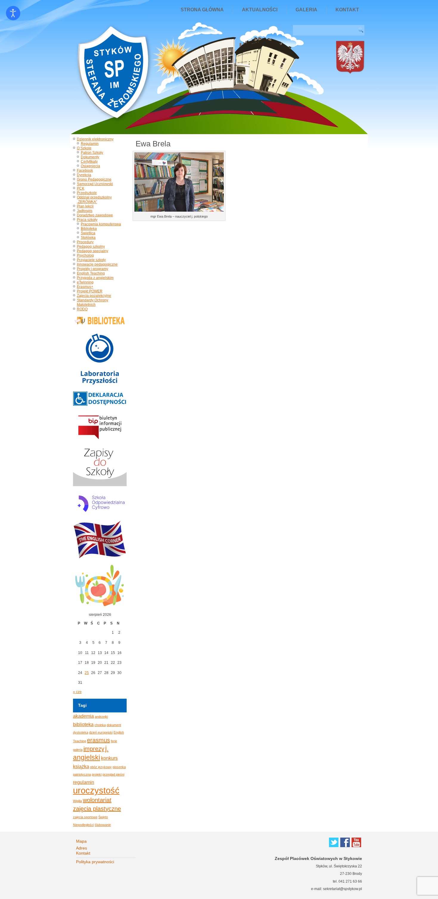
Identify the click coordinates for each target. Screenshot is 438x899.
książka (81, 766)
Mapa (81, 841)
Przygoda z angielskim (95, 278)
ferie (114, 741)
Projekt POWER (89, 291)
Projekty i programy (92, 269)
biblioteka (83, 724)
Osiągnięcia (90, 166)
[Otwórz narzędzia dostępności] (13, 13)
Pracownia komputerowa (101, 224)
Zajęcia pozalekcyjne (94, 296)
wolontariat (97, 800)
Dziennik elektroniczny (95, 139)
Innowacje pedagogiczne (97, 264)
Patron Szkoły (92, 153)
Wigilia (77, 801)
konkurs (109, 758)
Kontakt (347, 9)
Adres (81, 848)
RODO (82, 309)
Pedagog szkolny (91, 246)
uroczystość (96, 790)
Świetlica (88, 233)
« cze (77, 692)
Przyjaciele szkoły (91, 260)
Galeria (306, 9)
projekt (97, 774)
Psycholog (85, 255)
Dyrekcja (84, 175)
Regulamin (90, 144)
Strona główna (202, 9)
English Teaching (91, 273)
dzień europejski (101, 732)
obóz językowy (101, 767)
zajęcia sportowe (85, 817)
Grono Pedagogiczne (94, 179)
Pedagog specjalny (92, 251)
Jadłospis (84, 211)
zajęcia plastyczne (97, 808)
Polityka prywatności (95, 861)
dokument (114, 725)
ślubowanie (103, 825)
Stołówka (88, 237)
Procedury (85, 242)
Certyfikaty (89, 161)
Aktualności (259, 9)
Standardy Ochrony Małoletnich (92, 302)
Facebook (85, 170)
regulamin (83, 782)
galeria (78, 749)
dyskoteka (80, 732)
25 (87, 673)
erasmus (98, 740)
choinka (100, 725)
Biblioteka (89, 229)
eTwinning (85, 282)
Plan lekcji (85, 206)
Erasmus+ (85, 287)
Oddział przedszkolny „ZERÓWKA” (94, 199)
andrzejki (101, 716)
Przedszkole (87, 193)
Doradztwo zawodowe (95, 215)
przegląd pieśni (113, 774)
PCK (80, 188)
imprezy (93, 748)
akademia (83, 716)
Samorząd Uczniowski (95, 184)
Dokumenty (90, 157)
